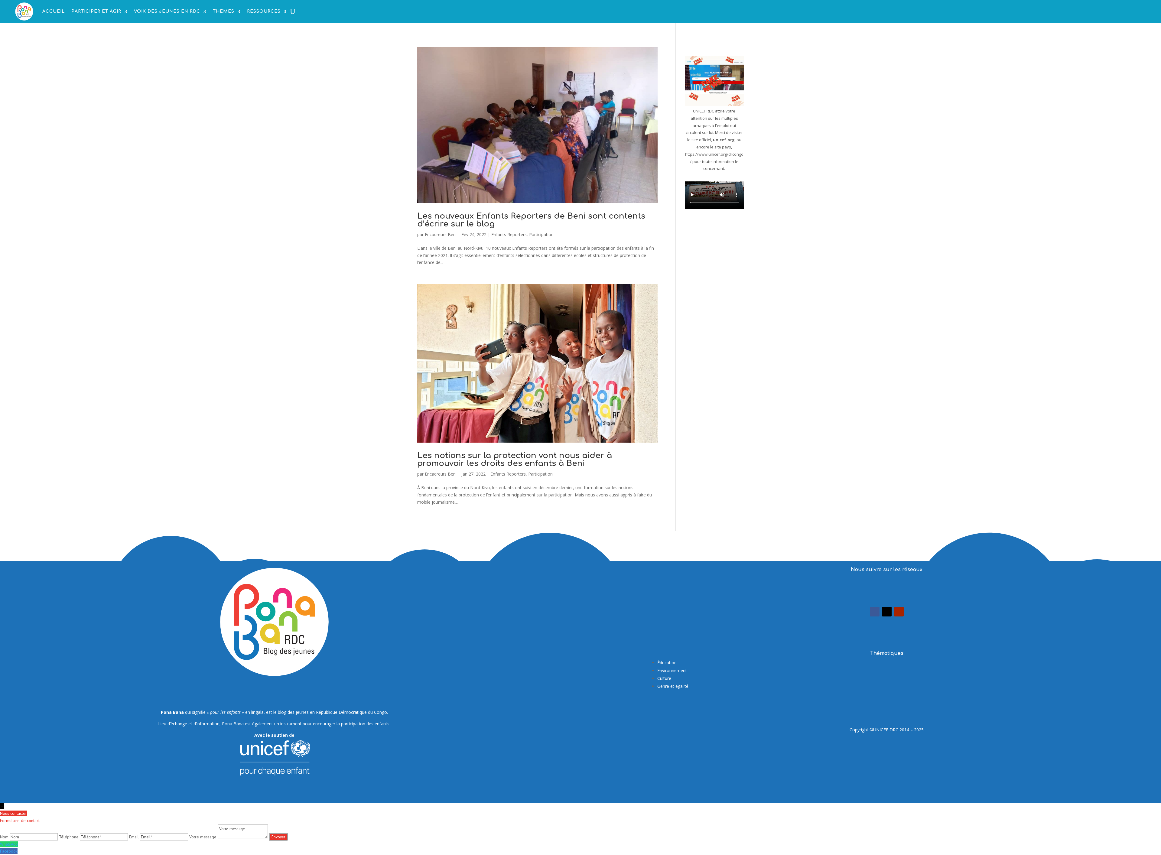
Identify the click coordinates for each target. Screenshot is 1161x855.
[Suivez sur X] (887, 611)
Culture (664, 678)
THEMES (223, 11)
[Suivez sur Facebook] (875, 611)
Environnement (672, 670)
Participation (541, 234)
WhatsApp (9, 844)
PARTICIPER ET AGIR (96, 11)
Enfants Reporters (509, 234)
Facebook (9, 851)
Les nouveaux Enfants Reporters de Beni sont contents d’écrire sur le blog (531, 220)
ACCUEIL (53, 11)
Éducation (667, 662)
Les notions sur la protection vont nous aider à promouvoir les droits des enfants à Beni (514, 459)
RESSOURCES (264, 11)
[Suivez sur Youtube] (899, 611)
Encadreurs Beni (441, 234)
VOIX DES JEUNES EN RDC (167, 11)
